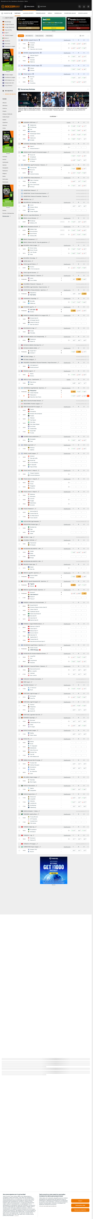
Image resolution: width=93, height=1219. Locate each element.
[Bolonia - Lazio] (53, 78)
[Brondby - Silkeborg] (53, 302)
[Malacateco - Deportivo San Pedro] (53, 396)
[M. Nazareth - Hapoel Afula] (53, 466)
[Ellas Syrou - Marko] (53, 383)
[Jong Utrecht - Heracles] (53, 661)
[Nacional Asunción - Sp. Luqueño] (53, 670)
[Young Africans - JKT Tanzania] (53, 818)
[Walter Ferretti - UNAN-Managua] (53, 649)
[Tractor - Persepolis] (53, 410)
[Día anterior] (75, 35)
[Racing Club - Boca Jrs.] (53, 169)
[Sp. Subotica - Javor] (53, 772)
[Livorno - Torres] (53, 483)
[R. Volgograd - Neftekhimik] (53, 747)
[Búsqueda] (79, 6)
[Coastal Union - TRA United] (53, 822)
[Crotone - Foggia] (53, 500)
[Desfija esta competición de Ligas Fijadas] (39, 40)
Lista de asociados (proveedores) (47, 1206)
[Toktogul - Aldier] (53, 532)
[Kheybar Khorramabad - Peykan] (53, 415)
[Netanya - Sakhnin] (53, 449)
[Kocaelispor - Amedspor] (53, 830)
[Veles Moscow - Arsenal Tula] (53, 751)
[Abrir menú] (88, 6)
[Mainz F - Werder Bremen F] (53, 147)
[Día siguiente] (88, 35)
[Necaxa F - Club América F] (53, 593)
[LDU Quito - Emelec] (53, 311)
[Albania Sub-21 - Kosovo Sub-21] (53, 632)
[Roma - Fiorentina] (53, 82)
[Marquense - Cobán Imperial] (53, 392)
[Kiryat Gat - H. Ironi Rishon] (53, 461)
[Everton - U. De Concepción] (53, 268)
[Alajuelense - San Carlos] (53, 294)
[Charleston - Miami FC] (53, 340)
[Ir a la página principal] (11, 6)
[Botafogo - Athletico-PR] (53, 222)
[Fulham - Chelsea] (53, 69)
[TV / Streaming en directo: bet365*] (68, 43)
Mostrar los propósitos (80, 1210)
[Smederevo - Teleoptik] (53, 768)
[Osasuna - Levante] (53, 44)
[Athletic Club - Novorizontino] (53, 230)
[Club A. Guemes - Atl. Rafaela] (53, 181)
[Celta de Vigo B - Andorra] (53, 56)
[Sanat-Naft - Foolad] (53, 432)
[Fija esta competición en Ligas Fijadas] (36, 122)
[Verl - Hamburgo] (53, 130)
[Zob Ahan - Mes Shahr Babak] (53, 423)
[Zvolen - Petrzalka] (53, 332)
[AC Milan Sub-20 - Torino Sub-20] (53, 517)
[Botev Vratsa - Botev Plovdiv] (53, 249)
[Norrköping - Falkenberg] (53, 806)
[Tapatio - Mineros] (53, 585)
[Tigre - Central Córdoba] (53, 173)
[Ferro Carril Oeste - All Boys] (53, 186)
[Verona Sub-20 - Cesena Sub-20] (53, 512)
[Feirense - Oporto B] (53, 710)
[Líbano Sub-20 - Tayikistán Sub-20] (53, 610)
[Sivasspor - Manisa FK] (53, 839)
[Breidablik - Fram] (53, 440)
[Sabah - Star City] (53, 568)
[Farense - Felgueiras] (53, 706)
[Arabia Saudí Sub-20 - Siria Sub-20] (53, 615)
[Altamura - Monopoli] (53, 495)
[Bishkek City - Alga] (53, 528)
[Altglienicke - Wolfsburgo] (53, 126)
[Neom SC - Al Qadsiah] (53, 156)
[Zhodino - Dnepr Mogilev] (53, 210)
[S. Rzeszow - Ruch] (53, 689)
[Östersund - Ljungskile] (53, 798)
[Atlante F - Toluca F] (53, 598)
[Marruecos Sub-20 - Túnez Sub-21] (53, 627)
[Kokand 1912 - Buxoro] (53, 850)
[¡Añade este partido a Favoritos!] (19, 43)
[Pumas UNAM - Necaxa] (53, 576)
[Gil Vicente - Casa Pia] (53, 697)
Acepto (80, 1200)
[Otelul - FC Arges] (53, 726)
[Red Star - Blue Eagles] (53, 781)
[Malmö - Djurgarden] (53, 789)
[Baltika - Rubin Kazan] (53, 734)
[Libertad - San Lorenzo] (53, 674)
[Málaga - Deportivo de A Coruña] (53, 48)
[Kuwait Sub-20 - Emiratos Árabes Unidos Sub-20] (53, 606)
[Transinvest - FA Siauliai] (53, 544)
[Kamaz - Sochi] (53, 742)
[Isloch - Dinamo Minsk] (53, 206)
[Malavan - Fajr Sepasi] (53, 419)
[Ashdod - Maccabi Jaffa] (53, 457)
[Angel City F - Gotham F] (53, 352)
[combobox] (82, 35)
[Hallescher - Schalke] (53, 139)
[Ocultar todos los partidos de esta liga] (88, 40)
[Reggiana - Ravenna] (53, 487)
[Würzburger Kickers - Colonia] (53, 135)
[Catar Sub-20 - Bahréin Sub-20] (53, 619)
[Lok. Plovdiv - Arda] (53, 253)
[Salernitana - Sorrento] (53, 504)
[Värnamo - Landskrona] (53, 802)
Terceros (16, 1215)
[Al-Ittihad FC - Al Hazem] (53, 160)
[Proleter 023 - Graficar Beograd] (53, 764)
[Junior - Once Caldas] (53, 279)
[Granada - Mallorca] (53, 61)
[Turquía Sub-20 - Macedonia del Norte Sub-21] (53, 640)
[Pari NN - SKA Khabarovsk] (53, 755)
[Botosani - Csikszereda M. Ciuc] (53, 721)
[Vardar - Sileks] (53, 552)
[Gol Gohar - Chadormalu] (53, 427)
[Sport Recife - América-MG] (53, 234)
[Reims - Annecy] (53, 375)
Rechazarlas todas (80, 1205)
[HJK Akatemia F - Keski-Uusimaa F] (53, 366)
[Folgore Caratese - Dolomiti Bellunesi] (53, 474)
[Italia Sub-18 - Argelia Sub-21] (53, 636)
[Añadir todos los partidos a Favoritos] (19, 40)
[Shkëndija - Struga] (53, 556)
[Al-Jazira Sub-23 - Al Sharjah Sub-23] (53, 319)
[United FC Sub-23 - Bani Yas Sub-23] (53, 323)
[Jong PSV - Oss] (53, 657)
